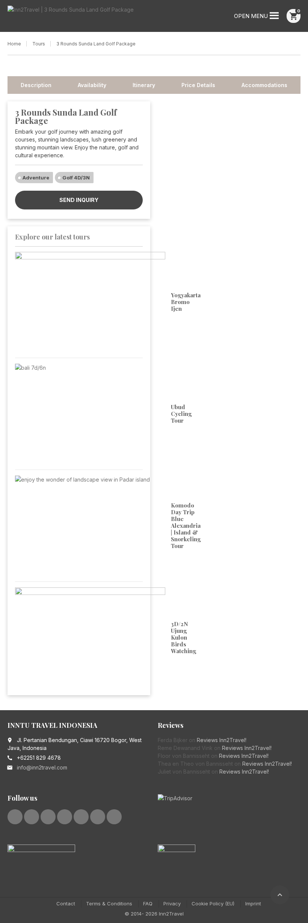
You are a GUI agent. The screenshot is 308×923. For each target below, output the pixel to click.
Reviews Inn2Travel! (221, 740)
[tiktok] (114, 816)
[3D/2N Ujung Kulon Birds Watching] (90, 637)
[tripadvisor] (97, 816)
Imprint (253, 903)
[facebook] (15, 816)
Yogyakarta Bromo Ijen (186, 301)
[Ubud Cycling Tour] (90, 414)
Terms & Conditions (109, 903)
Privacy (172, 903)
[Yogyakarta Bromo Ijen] (90, 302)
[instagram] (81, 816)
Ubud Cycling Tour (181, 413)
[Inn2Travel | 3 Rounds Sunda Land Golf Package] (71, 17)
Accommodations (264, 85)
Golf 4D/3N (76, 178)
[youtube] (64, 816)
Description (36, 85)
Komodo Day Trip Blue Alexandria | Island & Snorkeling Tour (186, 525)
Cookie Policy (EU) (213, 903)
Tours (38, 44)
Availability (92, 85)
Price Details (198, 85)
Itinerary (144, 85)
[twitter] (31, 816)
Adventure (36, 178)
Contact (65, 903)
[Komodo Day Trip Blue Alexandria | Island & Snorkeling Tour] (90, 526)
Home (14, 44)
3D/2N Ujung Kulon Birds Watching (183, 637)
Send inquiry (78, 200)
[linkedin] (48, 816)
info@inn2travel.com (42, 767)
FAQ (147, 903)
